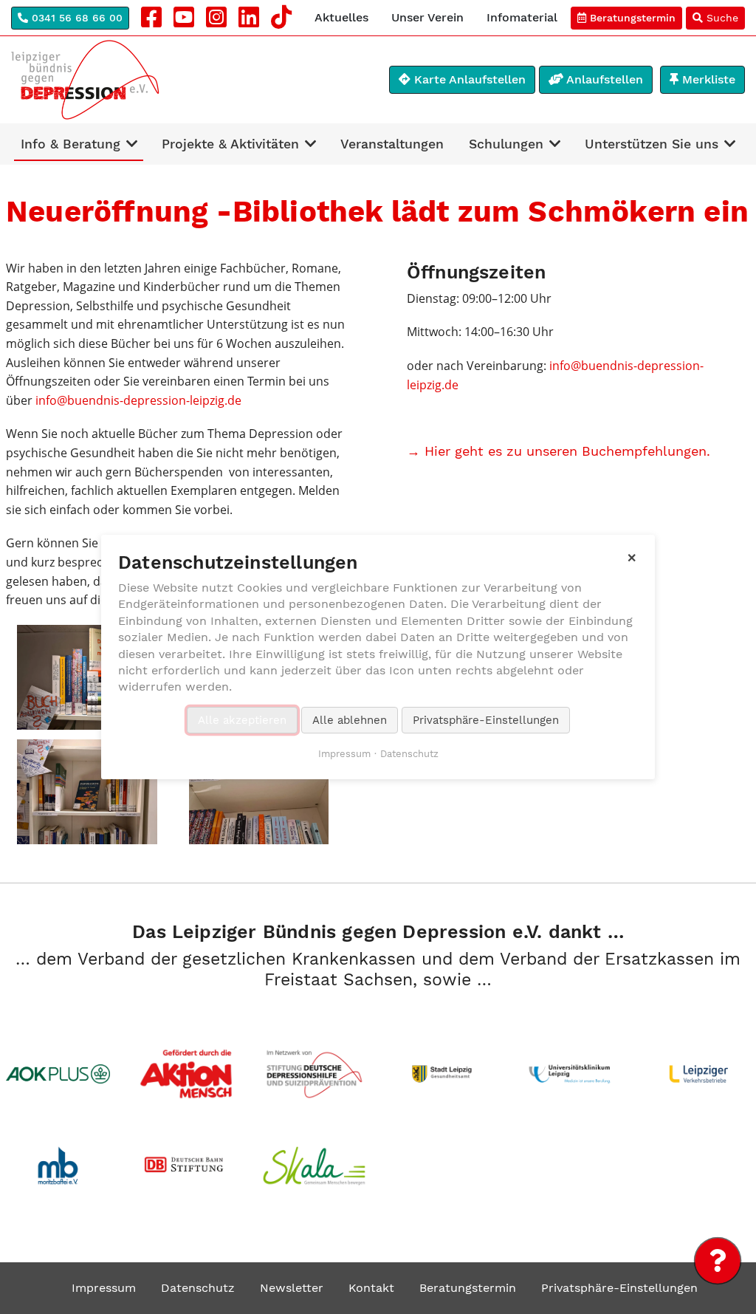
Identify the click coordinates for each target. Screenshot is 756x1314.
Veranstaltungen (392, 144)
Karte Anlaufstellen (468, 79)
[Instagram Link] (216, 17)
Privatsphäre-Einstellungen (619, 1288)
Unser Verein (427, 17)
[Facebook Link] (151, 17)
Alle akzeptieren (242, 720)
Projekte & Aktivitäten (230, 144)
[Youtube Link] (183, 17)
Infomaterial (522, 17)
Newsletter (291, 1288)
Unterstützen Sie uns (651, 144)
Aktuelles (341, 17)
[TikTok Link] (281, 17)
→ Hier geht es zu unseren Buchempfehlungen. (558, 451)
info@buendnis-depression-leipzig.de (138, 400)
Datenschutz (198, 1288)
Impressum (104, 1288)
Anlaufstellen (603, 79)
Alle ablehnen (349, 720)
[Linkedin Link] (248, 17)
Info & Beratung (70, 144)
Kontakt (371, 1288)
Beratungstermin (631, 18)
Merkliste (706, 79)
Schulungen (506, 144)
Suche (720, 18)
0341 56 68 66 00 (75, 18)
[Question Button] (717, 1260)
